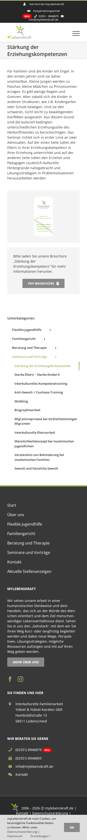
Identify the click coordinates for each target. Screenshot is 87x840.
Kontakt (21, 774)
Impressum (14, 836)
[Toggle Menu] (76, 33)
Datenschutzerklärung (50, 813)
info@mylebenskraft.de (34, 766)
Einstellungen (39, 836)
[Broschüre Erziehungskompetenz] (43, 198)
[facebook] (10, 679)
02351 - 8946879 (48, 16)
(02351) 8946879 (28, 749)
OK (72, 827)
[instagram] (20, 679)
